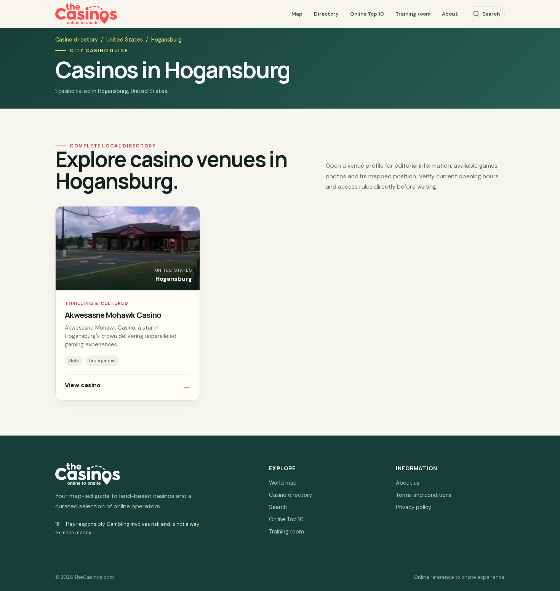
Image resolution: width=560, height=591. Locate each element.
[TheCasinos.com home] (86, 13)
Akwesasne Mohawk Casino (113, 314)
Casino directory (76, 39)
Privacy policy (413, 507)
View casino (127, 386)
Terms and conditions (423, 495)
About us (407, 483)
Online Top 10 (367, 14)
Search (491, 14)
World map (283, 483)
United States (124, 39)
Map (296, 14)
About (450, 14)
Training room (412, 14)
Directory (326, 14)
